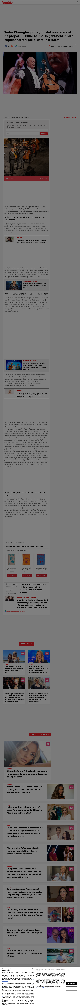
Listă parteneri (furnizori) (42, 987)
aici (3, 996)
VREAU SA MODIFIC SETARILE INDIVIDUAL (71, 988)
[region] (40, 987)
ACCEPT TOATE (71, 983)
